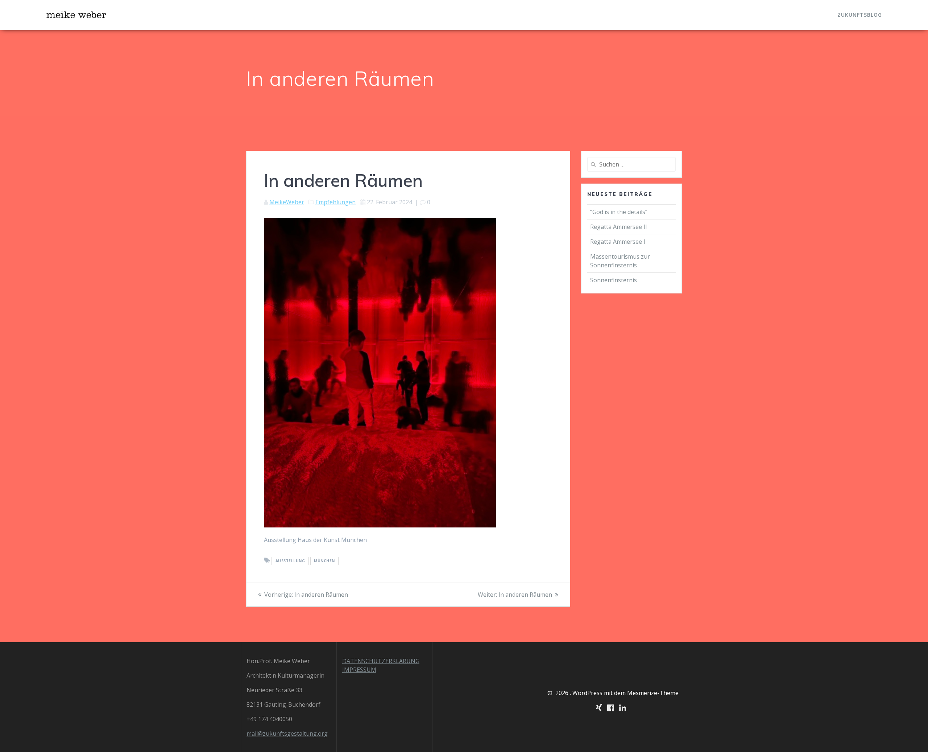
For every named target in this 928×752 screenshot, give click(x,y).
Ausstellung (290, 560)
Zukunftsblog (859, 14)
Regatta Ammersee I (617, 242)
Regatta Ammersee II (618, 227)
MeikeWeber (286, 202)
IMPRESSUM (359, 670)
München (324, 560)
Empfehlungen (335, 202)
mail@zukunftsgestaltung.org (287, 733)
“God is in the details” (619, 212)
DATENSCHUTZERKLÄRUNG (380, 661)
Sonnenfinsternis (613, 280)
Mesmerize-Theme (653, 693)
